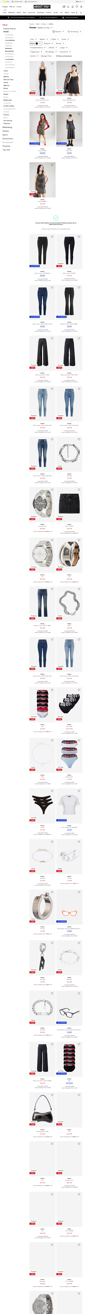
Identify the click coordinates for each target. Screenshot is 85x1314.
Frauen (5, 7)
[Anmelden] (68, 6)
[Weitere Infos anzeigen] (42, 108)
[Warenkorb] (81, 6)
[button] (58, 31)
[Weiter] (76, 12)
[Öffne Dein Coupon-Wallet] (64, 6)
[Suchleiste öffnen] (80, 13)
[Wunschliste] (77, 6)
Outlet (7, 1)
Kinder (19, 7)
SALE (38, 24)
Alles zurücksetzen (65, 56)
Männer (12, 7)
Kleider (44, 24)
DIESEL (51, 24)
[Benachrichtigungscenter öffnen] (72, 6)
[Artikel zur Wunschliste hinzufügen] (52, 63)
